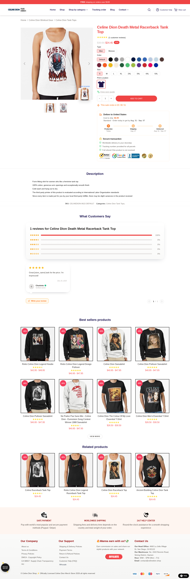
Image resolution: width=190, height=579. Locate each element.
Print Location (102, 78)
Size (99, 70)
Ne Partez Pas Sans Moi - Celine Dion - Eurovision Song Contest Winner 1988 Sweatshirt (76, 419)
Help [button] (185, 576)
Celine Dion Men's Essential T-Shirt (152, 416)
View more (95, 436)
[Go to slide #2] (63, 108)
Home (23, 20)
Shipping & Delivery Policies (70, 546)
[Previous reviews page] (149, 301)
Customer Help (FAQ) (68, 561)
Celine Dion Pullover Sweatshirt (152, 364)
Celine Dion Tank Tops (66, 20)
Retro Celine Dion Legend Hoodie (37, 364)
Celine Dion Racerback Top (114, 490)
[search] (149, 9)
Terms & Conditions (29, 550)
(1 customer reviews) (117, 38)
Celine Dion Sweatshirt (114, 364)
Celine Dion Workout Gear (41, 20)
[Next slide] (89, 63)
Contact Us (63, 557)
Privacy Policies (27, 554)
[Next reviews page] (161, 301)
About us (25, 546)
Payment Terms (65, 550)
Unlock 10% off (5, 567)
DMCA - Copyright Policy (31, 557)
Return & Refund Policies (69, 554)
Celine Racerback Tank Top (37, 490)
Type (99, 47)
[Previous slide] (24, 63)
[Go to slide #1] (50, 108)
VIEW (37, 358)
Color (99, 55)
